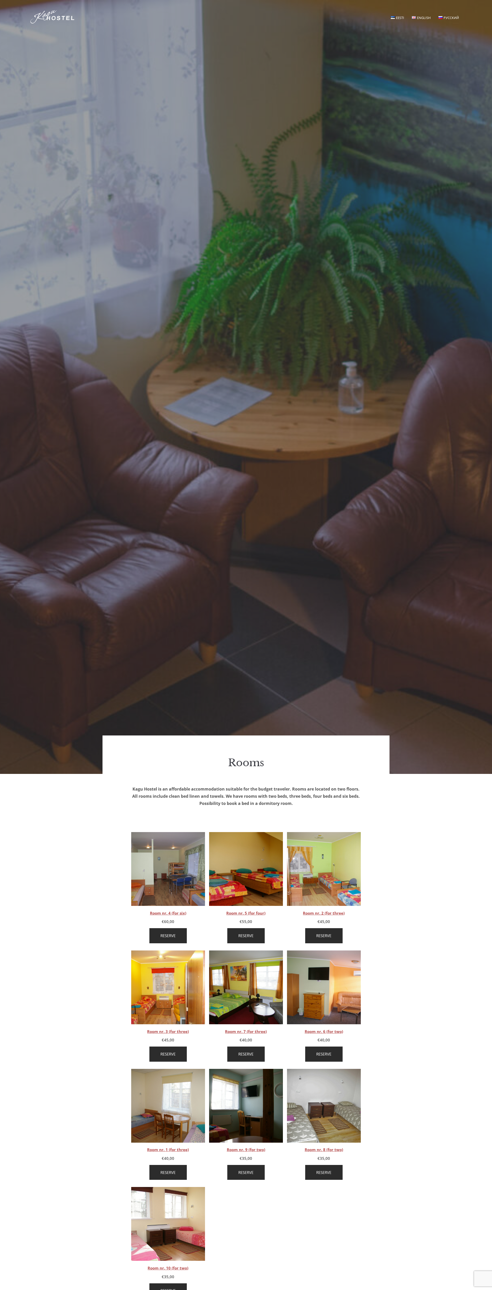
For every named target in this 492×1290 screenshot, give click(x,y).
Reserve (168, 935)
